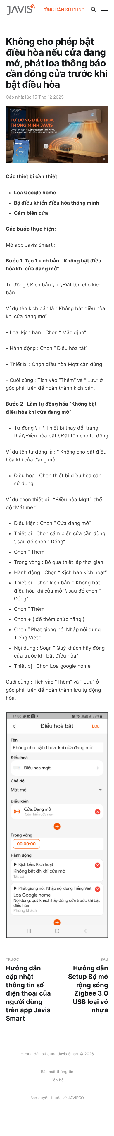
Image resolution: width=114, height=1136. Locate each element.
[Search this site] (93, 9)
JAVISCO (76, 1097)
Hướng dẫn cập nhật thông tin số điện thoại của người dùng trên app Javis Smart (28, 989)
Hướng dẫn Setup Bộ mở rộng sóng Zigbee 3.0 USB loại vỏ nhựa (88, 985)
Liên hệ (57, 1079)
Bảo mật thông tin (57, 1071)
